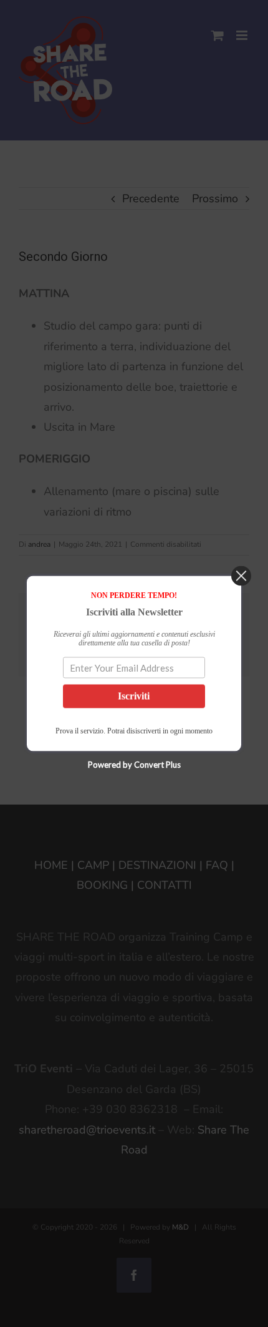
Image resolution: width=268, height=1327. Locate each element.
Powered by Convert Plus (134, 765)
